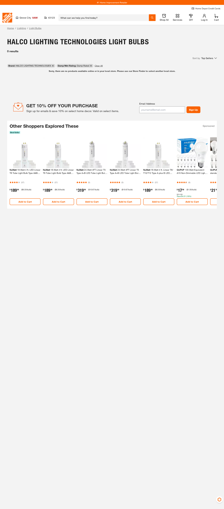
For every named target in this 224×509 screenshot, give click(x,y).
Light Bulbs (35, 28)
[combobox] (104, 17)
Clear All (99, 65)
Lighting (21, 28)
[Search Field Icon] (152, 17)
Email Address (147, 103)
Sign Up (193, 109)
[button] (204, 58)
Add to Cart (25, 201)
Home (10, 28)
